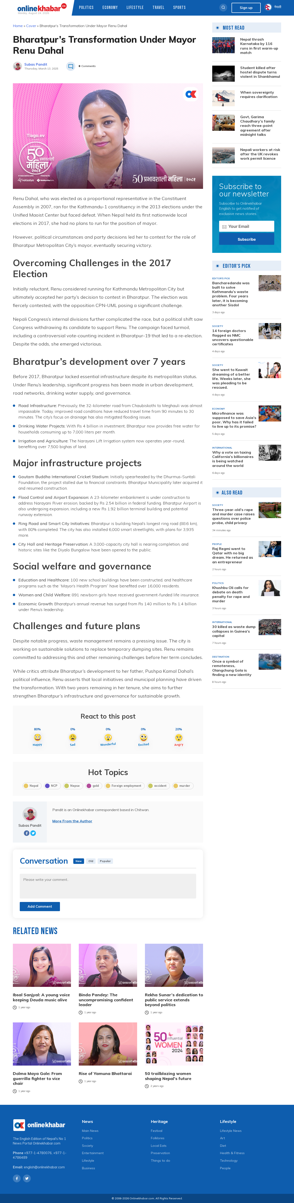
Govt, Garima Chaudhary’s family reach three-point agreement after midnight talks (257, 126)
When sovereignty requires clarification (258, 94)
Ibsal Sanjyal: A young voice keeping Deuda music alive (41, 997)
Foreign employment (126, 785)
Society (87, 1146)
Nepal (34, 785)
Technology (228, 1160)
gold (96, 785)
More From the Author (72, 821)
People (225, 1168)
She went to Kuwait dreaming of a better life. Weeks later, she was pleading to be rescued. (231, 379)
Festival (156, 1131)
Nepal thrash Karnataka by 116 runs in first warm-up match (259, 46)
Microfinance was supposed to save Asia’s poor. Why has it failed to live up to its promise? (234, 420)
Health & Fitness (232, 1153)
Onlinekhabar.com (46, 1143)
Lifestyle (135, 7)
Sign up (246, 8)
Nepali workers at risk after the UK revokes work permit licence (260, 153)
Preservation (160, 1153)
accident (160, 785)
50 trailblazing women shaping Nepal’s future (168, 1076)
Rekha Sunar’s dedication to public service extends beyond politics (174, 999)
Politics (86, 7)
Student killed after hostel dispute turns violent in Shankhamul (260, 72)
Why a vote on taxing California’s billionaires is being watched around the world (233, 459)
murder (184, 785)
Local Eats (159, 1146)
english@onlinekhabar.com (44, 1167)
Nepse (75, 785)
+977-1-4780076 (38, 1153)
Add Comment (40, 906)
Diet (223, 1146)
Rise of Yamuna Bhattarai (105, 1073)
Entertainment (93, 1153)
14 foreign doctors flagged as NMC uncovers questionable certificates (232, 337)
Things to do (160, 1160)
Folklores (157, 1138)
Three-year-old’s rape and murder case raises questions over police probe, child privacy (233, 516)
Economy (110, 7)
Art (222, 1138)
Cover (31, 25)
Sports (179, 7)
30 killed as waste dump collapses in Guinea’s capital (234, 631)
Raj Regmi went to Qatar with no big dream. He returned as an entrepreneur (232, 555)
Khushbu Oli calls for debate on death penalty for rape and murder (231, 594)
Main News (90, 1131)
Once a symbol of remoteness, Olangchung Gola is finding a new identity (232, 668)
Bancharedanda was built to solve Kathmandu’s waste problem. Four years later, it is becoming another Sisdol (231, 294)
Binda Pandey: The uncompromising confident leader (106, 999)
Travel (158, 7)
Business (88, 1168)
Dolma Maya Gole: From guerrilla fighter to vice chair (37, 1078)
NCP (54, 785)
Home (18, 25)
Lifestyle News (231, 1131)
